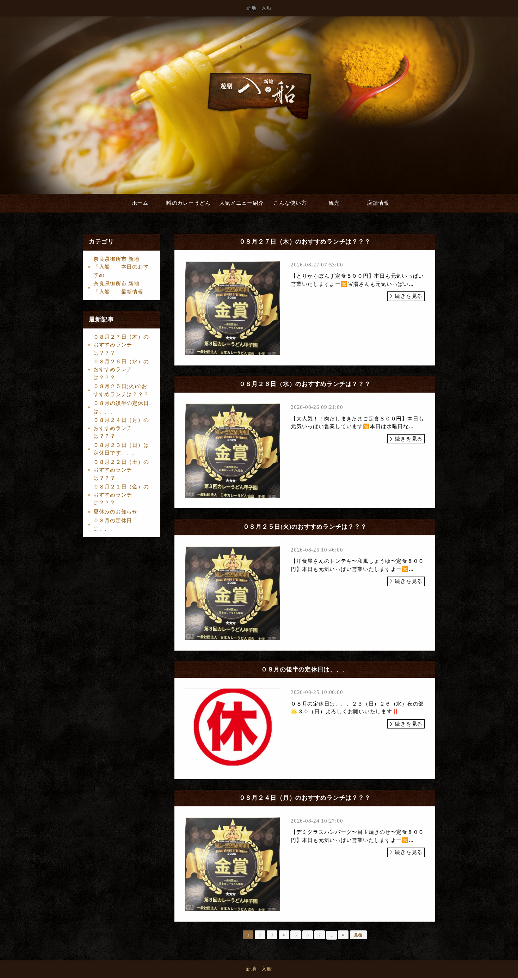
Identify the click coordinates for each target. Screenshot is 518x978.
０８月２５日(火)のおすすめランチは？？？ (121, 390)
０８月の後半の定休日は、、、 (121, 407)
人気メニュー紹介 (242, 203)
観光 (334, 203)
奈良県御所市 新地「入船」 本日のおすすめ (121, 267)
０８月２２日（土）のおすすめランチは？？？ (121, 470)
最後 (358, 935)
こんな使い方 (290, 203)
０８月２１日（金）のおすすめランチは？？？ (121, 494)
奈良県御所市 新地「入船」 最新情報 (118, 288)
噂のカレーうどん (188, 203)
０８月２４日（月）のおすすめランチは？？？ (121, 428)
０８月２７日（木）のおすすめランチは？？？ (121, 345)
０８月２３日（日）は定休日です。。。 (121, 449)
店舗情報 (378, 203)
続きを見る (409, 296)
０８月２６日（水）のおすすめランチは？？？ (121, 369)
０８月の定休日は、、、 (112, 524)
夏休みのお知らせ (115, 512)
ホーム (140, 203)
